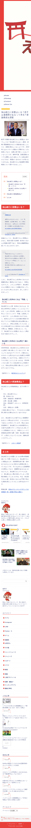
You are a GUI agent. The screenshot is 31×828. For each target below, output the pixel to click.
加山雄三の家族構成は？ (14, 194)
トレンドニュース (5, 108)
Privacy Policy (12, 823)
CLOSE (24, 176)
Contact (8, 101)
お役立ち (8, 643)
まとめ (9, 197)
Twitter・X (8, 631)
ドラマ (7, 665)
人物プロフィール (10, 677)
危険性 (7, 640)
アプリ (7, 618)
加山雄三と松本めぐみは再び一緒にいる (18, 189)
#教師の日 (8, 215)
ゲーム (7, 635)
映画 (6, 669)
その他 (7, 647)
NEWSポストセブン (18, 373)
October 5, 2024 (10, 234)
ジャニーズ (8, 656)
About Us (8, 104)
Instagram (8, 622)
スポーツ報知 (15, 443)
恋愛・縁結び (9, 681)
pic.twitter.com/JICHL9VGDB (13, 269)
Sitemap (8, 98)
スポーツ (8, 661)
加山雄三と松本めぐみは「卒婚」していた (17, 185)
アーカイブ (6, 810)
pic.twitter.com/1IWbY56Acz (13, 228)
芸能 (6, 674)
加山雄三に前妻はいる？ (14, 181)
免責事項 (20, 823)
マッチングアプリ (10, 685)
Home (7, 95)
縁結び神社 (8, 688)
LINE (6, 626)
